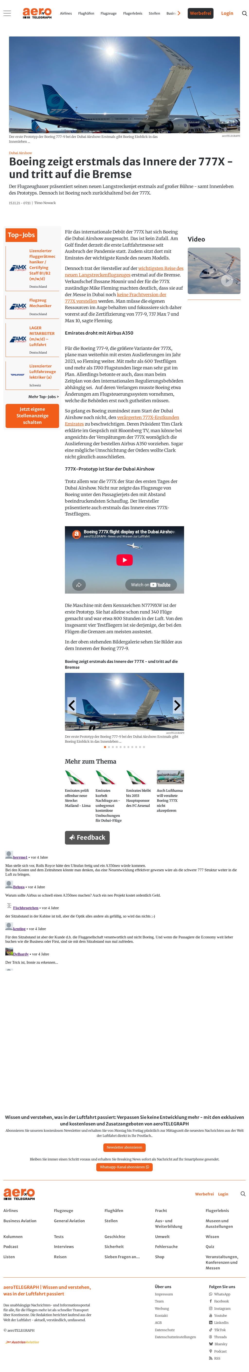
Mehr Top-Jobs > (43, 396)
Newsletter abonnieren (124, 1147)
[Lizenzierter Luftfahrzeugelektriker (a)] (32, 375)
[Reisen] (74, 1262)
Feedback (91, 837)
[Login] (223, 1194)
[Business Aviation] (23, 1223)
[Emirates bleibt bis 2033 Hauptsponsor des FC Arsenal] (139, 798)
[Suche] (243, 1194)
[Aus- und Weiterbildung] (175, 1223)
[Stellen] (124, 1223)
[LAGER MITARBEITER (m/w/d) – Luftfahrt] (32, 340)
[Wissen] (225, 1237)
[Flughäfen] (124, 1211)
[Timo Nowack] (45, 203)
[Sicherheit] (124, 1247)
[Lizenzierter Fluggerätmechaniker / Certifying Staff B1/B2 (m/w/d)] (32, 268)
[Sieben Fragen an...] (124, 1262)
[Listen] (23, 1262)
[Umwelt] (175, 1237)
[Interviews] (74, 1247)
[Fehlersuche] (175, 1247)
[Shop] (175, 1262)
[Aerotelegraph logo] (37, 13)
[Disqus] (124, 910)
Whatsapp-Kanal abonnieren (122, 1167)
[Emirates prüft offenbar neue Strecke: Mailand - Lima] (78, 798)
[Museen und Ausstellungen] (225, 1223)
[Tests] (74, 1237)
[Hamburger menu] (7, 13)
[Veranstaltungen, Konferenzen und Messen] (225, 1262)
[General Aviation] (74, 1223)
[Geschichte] (124, 1237)
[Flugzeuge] (74, 1211)
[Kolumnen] (23, 1237)
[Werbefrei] (204, 1194)
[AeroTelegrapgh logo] (19, 1194)
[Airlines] (23, 1211)
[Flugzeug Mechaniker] (32, 307)
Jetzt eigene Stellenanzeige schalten (32, 415)
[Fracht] (175, 1211)
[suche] (244, 13)
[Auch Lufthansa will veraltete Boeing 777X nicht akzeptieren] (170, 798)
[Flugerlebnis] (225, 1211)
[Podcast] (23, 1247)
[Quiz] (225, 1247)
